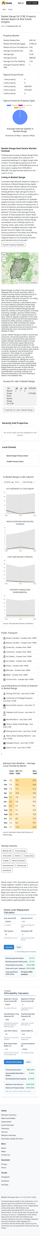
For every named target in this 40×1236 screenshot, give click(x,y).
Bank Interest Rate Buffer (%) (11, 1049)
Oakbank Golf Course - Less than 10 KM (19, 713)
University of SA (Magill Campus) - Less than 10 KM (18, 699)
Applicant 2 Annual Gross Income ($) (28, 1004)
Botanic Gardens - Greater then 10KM (21, 638)
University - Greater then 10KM (18, 647)
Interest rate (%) (27, 922)
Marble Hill (7, 851)
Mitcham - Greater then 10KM (18, 670)
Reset (19, 947)
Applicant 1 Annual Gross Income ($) (11, 1003)
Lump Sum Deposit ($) (28, 1048)
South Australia (7, 1125)
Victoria (4, 1132)
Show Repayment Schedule (26, 951)
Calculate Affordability (14, 1062)
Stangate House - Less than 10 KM (20, 743)
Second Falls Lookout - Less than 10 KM (19, 706)
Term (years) (10, 934)
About (3, 1148)
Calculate (9, 947)
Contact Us (5, 1155)
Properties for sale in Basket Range (18, 410)
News (3, 1151)
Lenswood (7, 870)
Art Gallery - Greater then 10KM (19, 656)
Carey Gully (28, 856)
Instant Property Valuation (13, 245)
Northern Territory (8, 1115)
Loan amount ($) (10, 921)
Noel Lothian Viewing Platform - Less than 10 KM (19, 737)
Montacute (21, 865)
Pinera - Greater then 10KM (17, 666)
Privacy (4, 1164)
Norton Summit (18, 860)
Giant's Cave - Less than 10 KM (18, 747)
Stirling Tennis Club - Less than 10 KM (21, 731)
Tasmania (5, 1128)
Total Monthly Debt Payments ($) (28, 1019)
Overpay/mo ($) (27, 935)
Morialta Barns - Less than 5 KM (19, 719)
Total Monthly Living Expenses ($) (11, 1020)
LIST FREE (32, 3)
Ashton (18, 856)
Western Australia (8, 1135)
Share (10, 9)
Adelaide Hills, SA (14, 26)
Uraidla (6, 860)
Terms (3, 1167)
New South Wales (8, 1118)
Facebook (5, 1181)
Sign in (21, 3)
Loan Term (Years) (11, 1035)
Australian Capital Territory (12, 1139)
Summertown (8, 865)
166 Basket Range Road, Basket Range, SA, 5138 (10, 396)
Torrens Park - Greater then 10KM (19, 679)
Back (4, 9)
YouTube (4, 1185)
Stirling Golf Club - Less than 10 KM (20, 693)
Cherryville (7, 856)
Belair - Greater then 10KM (17, 675)
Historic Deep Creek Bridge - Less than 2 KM (18, 725)
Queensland (6, 1122)
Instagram (5, 1177)
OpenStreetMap (25, 283)
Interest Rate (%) (27, 1035)
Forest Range (20, 851)
